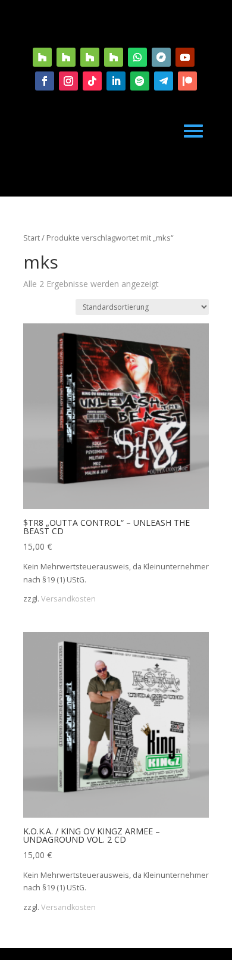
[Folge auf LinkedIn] (116, 81)
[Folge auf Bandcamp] (161, 57)
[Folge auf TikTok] (92, 81)
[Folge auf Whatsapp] (137, 57)
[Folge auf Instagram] (68, 81)
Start (31, 237)
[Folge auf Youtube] (185, 57)
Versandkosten (68, 599)
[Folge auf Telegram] (163, 81)
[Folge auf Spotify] (139, 81)
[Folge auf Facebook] (44, 81)
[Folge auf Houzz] (42, 57)
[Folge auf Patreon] (187, 81)
